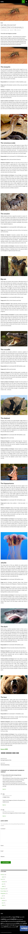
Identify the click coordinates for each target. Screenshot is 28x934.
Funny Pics (3, 888)
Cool (2, 879)
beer (11, 917)
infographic (8, 923)
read (2, 22)
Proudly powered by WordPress (6, 932)
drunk (22, 919)
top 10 (23, 925)
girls (2, 923)
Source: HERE (4, 749)
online (25, 923)
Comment (3, 828)
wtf (17, 927)
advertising (3, 917)
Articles (2, 874)
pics (2, 884)
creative (13, 919)
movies (21, 923)
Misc (2, 898)
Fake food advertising (5, 764)
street (20, 925)
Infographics (3, 893)
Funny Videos (3, 891)
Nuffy (2, 1)
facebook (3, 921)
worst (14, 926)
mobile (17, 923)
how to (5, 923)
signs (13, 925)
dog (20, 919)
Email (2, 851)
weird (6, 927)
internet (11, 923)
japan (14, 923)
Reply (5, 789)
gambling (19, 921)
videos (3, 886)
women (9, 926)
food (9, 921)
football (11, 921)
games (24, 921)
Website (2, 856)
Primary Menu (26, 1)
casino (3, 919)
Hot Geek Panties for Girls (6, 759)
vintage (2, 926)
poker (8, 925)
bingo (18, 917)
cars (23, 917)
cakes (21, 917)
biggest (14, 917)
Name (2, 845)
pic (2, 895)
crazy (7, 919)
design (18, 919)
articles (3, 900)
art (9, 917)
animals (6, 917)
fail (6, 921)
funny (14, 921)
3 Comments (18, 30)
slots (16, 925)
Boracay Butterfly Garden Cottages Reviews (12, 775)
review (10, 925)
